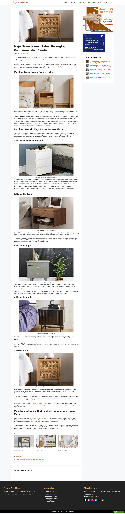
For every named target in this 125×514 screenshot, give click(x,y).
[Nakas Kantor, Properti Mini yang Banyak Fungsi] (24, 441)
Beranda (65, 2)
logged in (23, 474)
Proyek (88, 2)
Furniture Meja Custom (51, 491)
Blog (94, 2)
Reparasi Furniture (50, 501)
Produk (71, 2)
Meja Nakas (26, 458)
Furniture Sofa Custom (51, 496)
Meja (21, 458)
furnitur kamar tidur (37, 403)
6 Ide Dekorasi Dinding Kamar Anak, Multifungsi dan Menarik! (30, 460)
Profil (99, 2)
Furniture (18, 458)
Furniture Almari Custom (51, 494)
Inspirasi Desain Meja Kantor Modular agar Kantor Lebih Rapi (30, 459)
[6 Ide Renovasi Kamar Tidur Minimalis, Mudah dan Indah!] (46, 441)
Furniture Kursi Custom (51, 493)
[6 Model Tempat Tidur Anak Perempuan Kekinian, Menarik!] (68, 441)
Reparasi (80, 2)
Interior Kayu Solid (49, 500)
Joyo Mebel (45, 418)
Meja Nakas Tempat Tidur (35, 458)
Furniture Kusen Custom (51, 498)
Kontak (105, 2)
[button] (110, 2)
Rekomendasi (19, 456)
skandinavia (29, 183)
